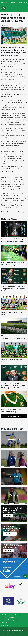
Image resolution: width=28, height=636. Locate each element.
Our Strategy (5, 2)
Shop (25, 2)
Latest (13, 2)
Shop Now (6, 625)
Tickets (19, 2)
